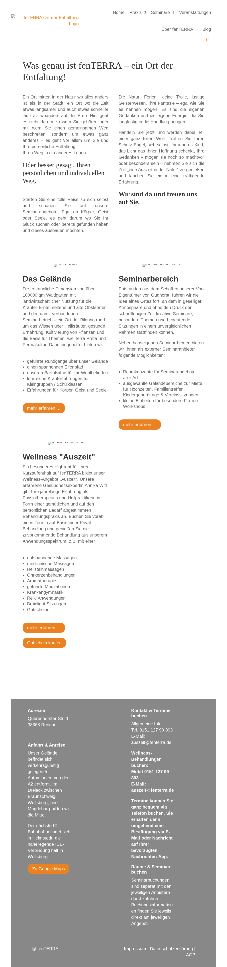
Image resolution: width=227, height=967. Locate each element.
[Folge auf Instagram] (40, 881)
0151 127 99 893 (156, 730)
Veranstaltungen (195, 12)
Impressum (135, 948)
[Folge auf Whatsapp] (49, 881)
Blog (206, 29)
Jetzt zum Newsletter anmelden (161, 218)
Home (119, 12)
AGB (190, 954)
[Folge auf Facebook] (31, 881)
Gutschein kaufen (44, 642)
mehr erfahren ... (44, 408)
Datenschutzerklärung (171, 948)
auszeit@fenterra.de (151, 742)
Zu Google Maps (48, 868)
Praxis (135, 12)
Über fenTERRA (177, 29)
